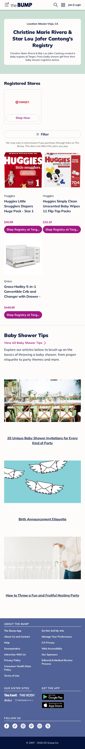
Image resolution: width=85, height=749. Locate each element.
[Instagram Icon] (23, 726)
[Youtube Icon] (39, 726)
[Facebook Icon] (6, 726)
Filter (45, 134)
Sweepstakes (12, 648)
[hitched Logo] (8, 700)
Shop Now (23, 118)
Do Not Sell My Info (53, 630)
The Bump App (12, 630)
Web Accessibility (52, 648)
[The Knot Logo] (10, 695)
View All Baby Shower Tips (23, 343)
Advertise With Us (15, 654)
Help (6, 642)
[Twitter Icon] (47, 726)
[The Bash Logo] (27, 695)
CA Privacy (48, 642)
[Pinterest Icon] (31, 726)
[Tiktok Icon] (14, 726)
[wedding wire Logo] (24, 700)
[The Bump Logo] (21, 5)
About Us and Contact (17, 636)
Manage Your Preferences (57, 636)
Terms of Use (11, 675)
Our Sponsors (50, 654)
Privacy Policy (12, 660)
